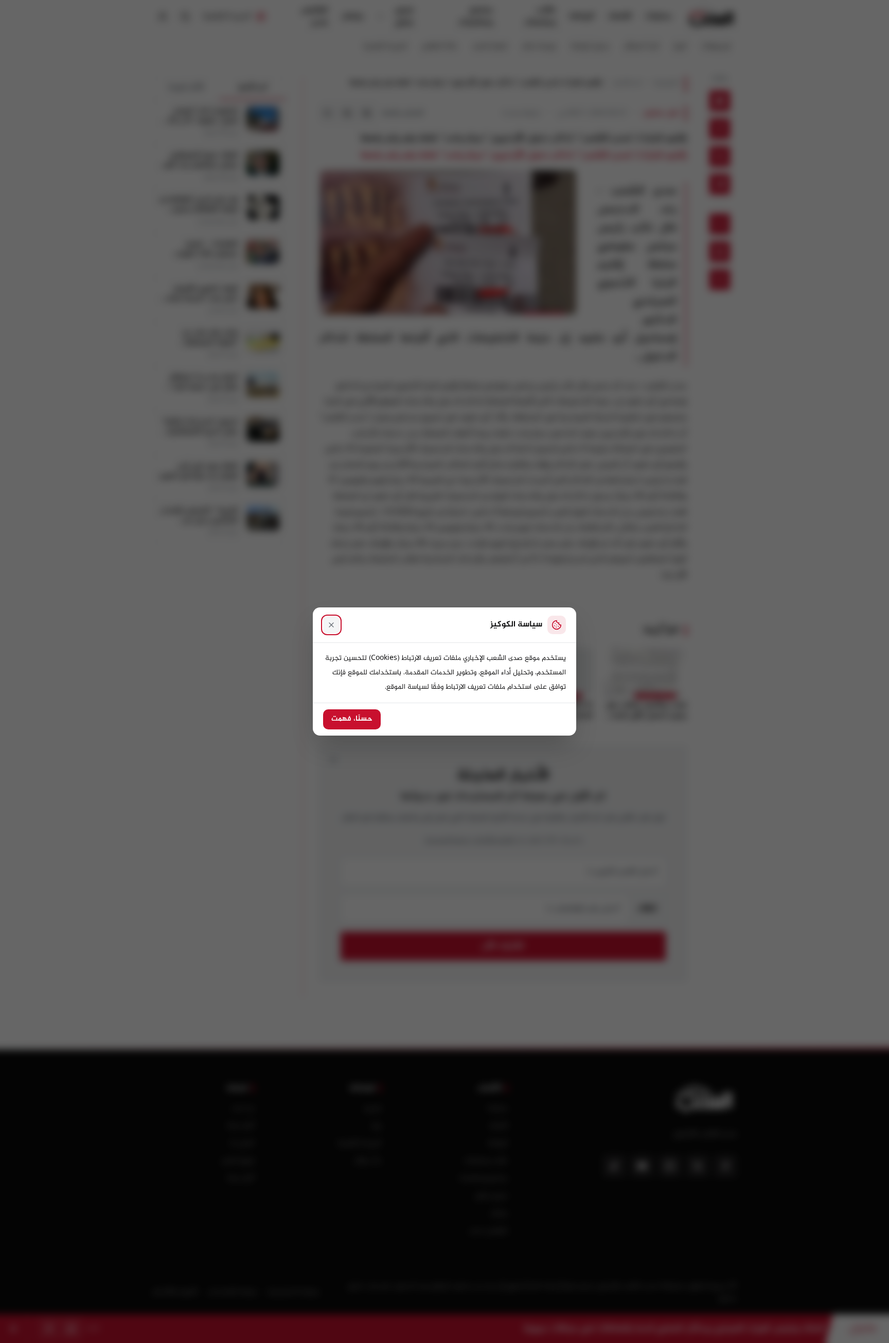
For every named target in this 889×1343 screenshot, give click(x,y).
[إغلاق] (331, 625)
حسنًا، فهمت (351, 719)
